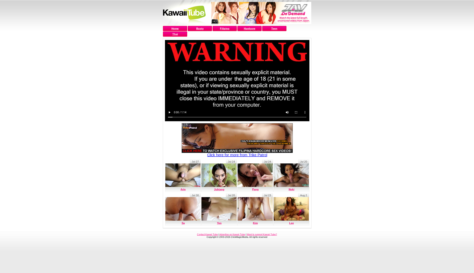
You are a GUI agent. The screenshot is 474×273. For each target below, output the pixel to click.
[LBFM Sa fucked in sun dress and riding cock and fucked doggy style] (183, 209)
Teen (274, 28)
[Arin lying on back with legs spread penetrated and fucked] (183, 175)
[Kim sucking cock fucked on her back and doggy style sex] (255, 209)
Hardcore (249, 28)
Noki (291, 189)
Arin (183, 189)
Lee (291, 223)
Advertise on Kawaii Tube (232, 234)
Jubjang (219, 189)
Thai (175, 34)
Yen (219, 223)
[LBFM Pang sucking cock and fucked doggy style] (255, 175)
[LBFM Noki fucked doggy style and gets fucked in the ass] (291, 175)
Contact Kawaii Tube (207, 234)
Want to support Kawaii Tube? (262, 234)
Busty (200, 28)
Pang (255, 189)
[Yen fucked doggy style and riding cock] (219, 209)
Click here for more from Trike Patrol (237, 155)
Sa (183, 223)
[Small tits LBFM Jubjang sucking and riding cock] (219, 175)
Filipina (224, 28)
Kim (255, 223)
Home (175, 28)
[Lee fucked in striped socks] (291, 209)
